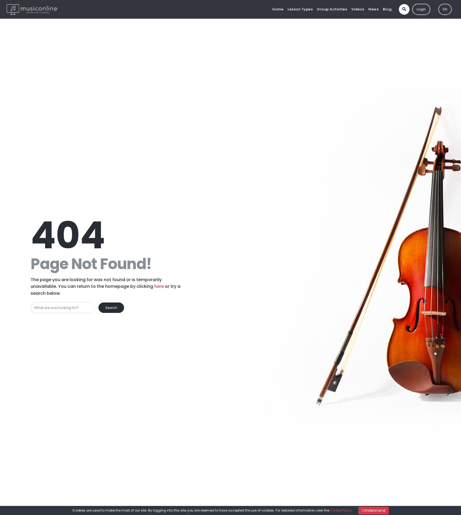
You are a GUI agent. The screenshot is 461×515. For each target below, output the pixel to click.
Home (277, 9)
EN (445, 9)
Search (111, 307)
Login (421, 9)
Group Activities (332, 9)
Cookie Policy (340, 510)
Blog (387, 9)
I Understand (373, 510)
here (159, 286)
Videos (357, 9)
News (373, 9)
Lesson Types (300, 9)
